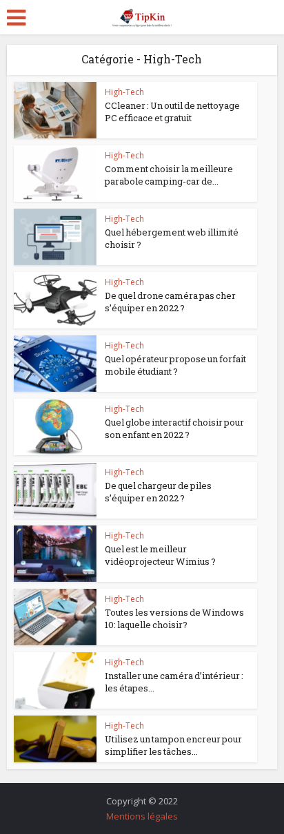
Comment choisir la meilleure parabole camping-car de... (169, 175)
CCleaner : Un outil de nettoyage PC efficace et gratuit (172, 111)
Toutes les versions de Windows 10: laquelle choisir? (174, 618)
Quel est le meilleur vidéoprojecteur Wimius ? (160, 555)
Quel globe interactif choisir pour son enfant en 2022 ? (174, 428)
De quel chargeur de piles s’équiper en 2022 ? (158, 491)
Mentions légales (142, 816)
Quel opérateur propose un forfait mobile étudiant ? (175, 365)
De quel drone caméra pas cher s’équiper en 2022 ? (170, 301)
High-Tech (124, 92)
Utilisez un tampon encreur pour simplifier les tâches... (173, 745)
